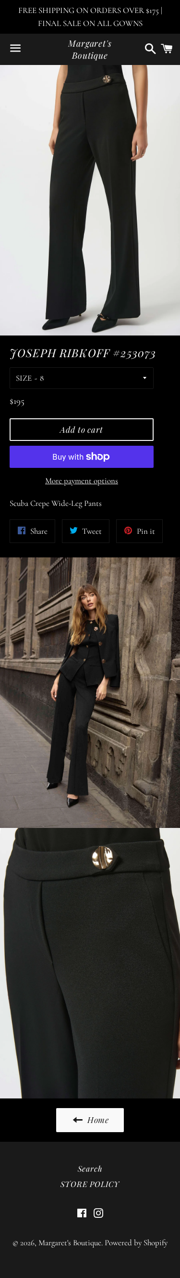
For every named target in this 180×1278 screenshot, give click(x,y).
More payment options (81, 481)
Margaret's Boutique (90, 49)
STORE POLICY (90, 1184)
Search (90, 1168)
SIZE (24, 378)
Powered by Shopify (136, 1243)
